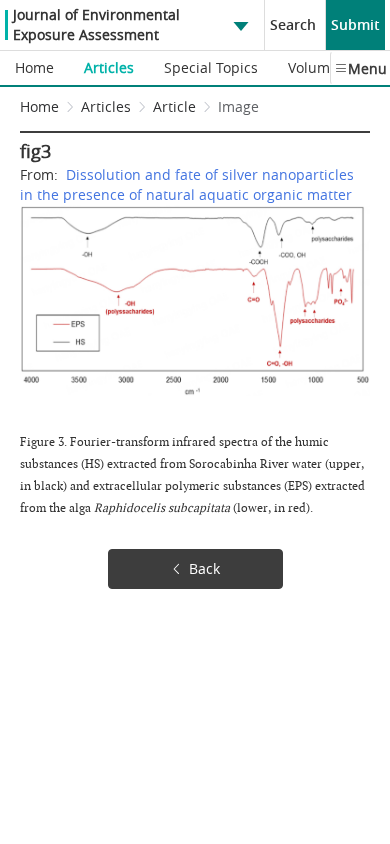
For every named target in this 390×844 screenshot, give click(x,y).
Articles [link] (106, 106)
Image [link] (238, 106)
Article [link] (174, 106)
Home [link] (39, 106)
